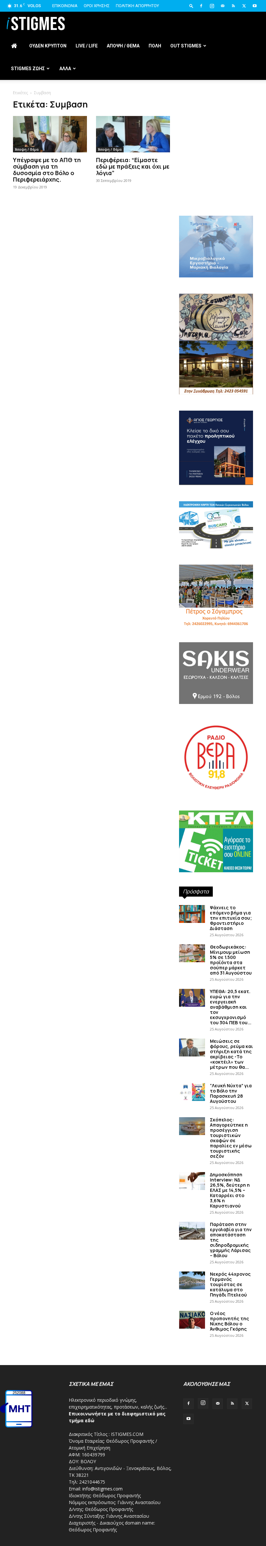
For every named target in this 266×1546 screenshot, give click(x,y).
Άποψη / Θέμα (27, 149)
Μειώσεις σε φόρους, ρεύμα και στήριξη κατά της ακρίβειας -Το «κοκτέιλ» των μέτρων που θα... (231, 1054)
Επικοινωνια (65, 5)
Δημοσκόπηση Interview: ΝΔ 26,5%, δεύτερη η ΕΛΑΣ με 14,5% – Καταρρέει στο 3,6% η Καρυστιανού (230, 1190)
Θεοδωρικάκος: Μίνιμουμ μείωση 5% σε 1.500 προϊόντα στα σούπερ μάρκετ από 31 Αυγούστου (231, 960)
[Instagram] (212, 6)
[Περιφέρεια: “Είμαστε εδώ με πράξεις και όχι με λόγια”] (133, 134)
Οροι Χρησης (97, 5)
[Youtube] (255, 6)
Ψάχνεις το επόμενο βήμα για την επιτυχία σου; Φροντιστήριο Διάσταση (231, 917)
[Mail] (222, 6)
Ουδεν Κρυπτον (47, 45)
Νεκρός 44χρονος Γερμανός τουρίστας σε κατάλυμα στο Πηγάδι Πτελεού (230, 1284)
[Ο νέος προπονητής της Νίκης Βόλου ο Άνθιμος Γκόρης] (192, 1320)
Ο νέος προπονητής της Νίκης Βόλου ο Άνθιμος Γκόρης (229, 1321)
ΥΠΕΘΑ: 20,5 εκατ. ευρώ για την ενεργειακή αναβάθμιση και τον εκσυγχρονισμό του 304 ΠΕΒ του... (230, 1007)
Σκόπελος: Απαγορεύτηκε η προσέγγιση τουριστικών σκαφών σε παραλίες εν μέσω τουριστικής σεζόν (231, 1138)
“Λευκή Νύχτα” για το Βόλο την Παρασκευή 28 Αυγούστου (231, 1093)
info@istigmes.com (102, 1489)
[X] (244, 6)
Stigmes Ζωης (28, 68)
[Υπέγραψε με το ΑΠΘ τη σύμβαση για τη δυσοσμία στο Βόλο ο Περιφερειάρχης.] (50, 134)
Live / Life (87, 45)
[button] (191, 5)
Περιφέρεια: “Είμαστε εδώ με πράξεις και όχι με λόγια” (132, 166)
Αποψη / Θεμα (123, 45)
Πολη (155, 45)
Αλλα (65, 68)
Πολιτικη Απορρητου (137, 5)
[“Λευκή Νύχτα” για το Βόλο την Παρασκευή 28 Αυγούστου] (192, 1092)
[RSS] (233, 6)
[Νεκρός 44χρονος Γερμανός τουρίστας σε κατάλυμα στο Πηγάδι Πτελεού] (192, 1280)
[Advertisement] (216, 168)
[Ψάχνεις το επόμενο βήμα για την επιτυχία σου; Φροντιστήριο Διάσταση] (192, 914)
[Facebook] (201, 6)
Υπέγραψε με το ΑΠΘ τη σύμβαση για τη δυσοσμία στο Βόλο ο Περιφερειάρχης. (47, 169)
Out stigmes (185, 45)
